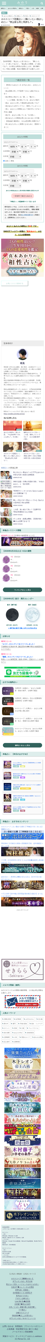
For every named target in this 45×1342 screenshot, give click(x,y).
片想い (28, 8)
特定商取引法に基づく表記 (27, 1329)
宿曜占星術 (7, 1019)
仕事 (42, 8)
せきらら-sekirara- (34, 1336)
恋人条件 (7, 1042)
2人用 (15, 777)
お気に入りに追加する (14, 283)
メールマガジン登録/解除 (22, 1331)
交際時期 (17, 1042)
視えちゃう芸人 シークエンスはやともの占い (22, 1284)
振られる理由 (38, 1037)
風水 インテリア (36, 1023)
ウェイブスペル (33, 1028)
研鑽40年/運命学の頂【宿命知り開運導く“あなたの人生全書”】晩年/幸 (27, 797)
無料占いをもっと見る (22, 745)
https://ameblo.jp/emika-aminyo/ (14, 414)
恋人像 (40, 1019)
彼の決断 (7, 1033)
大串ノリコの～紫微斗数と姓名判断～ (22, 1307)
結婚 (37, 8)
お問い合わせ (8, 1326)
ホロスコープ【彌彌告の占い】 (22, 1278)
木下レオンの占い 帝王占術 (22, 1281)
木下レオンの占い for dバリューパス (22, 1318)
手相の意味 (23, 1023)
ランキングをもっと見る (22, 590)
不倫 (22, 811)
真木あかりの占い (22, 1295)
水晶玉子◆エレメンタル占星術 (22, 1287)
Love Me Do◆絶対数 (22, 1301)
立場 (22, 1028)
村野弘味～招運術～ (22, 1290)
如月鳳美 (18, 1019)
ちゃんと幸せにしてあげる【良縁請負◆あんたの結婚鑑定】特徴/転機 (27, 763)
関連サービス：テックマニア (15, 1336)
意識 (15, 1028)
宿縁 (22, 777)
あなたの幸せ (18, 1033)
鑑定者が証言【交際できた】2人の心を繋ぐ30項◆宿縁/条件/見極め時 (26, 774)
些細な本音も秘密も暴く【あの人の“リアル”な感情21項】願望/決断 (27, 785)
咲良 (26, 16)
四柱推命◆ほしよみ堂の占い (22, 1315)
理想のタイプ (25, 1037)
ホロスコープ (35, 16)
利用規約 (18, 1326)
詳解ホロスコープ (22, 1312)
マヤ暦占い (22, 1309)
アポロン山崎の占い (22, 1298)
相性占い (21, 8)
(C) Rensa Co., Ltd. (22, 1338)
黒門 (14, 1023)
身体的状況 (30, 1033)
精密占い (4, 13)
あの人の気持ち (12, 8)
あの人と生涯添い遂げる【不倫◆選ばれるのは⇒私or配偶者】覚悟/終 (27, 808)
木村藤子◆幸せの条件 (22, 1304)
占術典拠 (10, 1329)
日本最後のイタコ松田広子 (22, 1292)
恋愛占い (18, 16)
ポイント (7, 1028)
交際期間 (7, 1037)
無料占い (3, 8)
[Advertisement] (22, 311)
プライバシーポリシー (33, 1326)
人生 (33, 8)
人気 (15, 1037)
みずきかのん (30, 1019)
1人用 (15, 766)
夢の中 (6, 1023)
